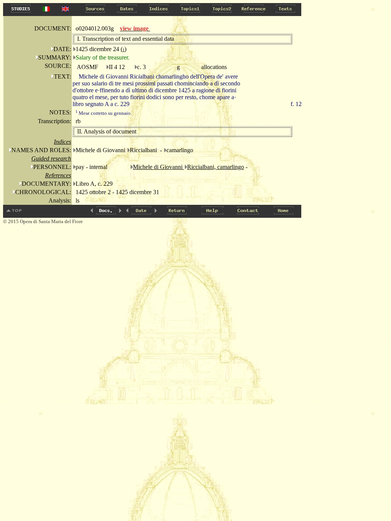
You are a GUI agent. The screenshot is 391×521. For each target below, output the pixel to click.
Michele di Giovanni (158, 167)
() (123, 49)
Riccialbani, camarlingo (215, 167)
